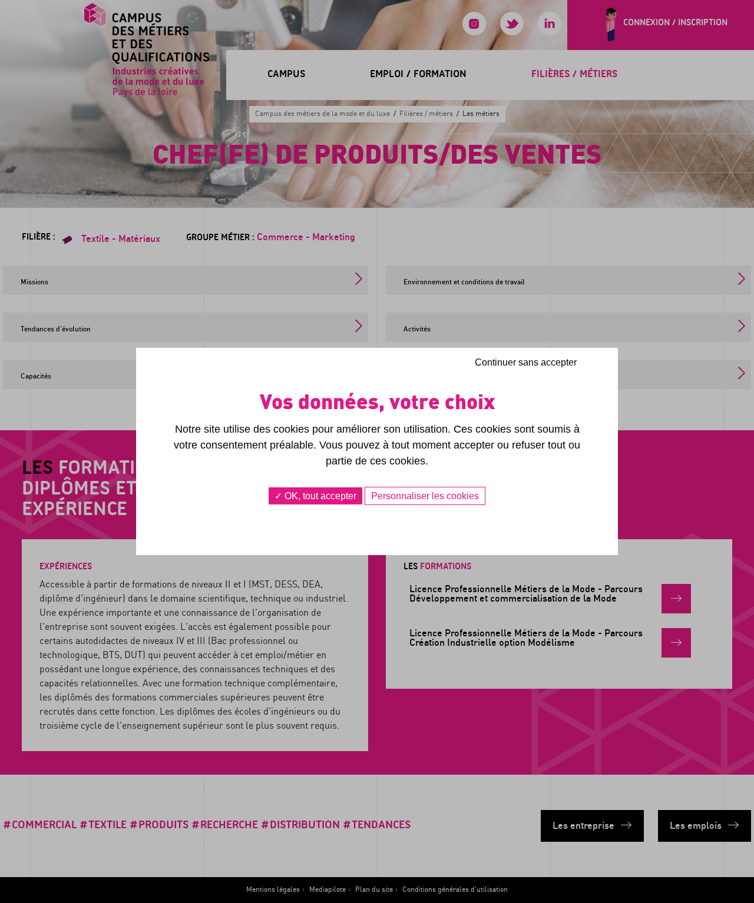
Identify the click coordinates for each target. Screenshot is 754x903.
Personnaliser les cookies (425, 496)
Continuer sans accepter (526, 362)
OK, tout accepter (319, 496)
